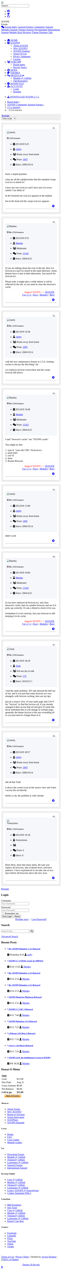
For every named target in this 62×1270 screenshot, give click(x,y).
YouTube (11, 1241)
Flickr (10, 1238)
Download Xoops (15, 1154)
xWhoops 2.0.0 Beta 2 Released (21, 1033)
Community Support (43, 27)
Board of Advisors (16, 1114)
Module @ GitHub (22, 78)
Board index (13, 102)
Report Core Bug (15, 1221)
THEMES (15, 72)
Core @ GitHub (15, 1179)
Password (5, 907)
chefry (19, 149)
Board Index (19, 64)
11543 (26, 253)
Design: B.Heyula (31, 1264)
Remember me (11, 913)
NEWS (13, 70)
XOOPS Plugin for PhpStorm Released (25, 997)
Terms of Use (7, 1257)
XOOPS (14, 43)
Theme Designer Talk (42, 32)
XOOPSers (12, 1120)
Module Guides (14, 1142)
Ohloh (10, 1244)
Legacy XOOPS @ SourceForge (23, 1190)
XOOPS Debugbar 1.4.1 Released (22, 1021)
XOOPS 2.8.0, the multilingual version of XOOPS (29, 1057)
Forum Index (10, 27)
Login (16, 89)
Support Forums (15, 1165)
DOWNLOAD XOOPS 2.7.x (24, 97)
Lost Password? (39, 919)
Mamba (19, 243)
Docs (35, 295)
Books (10, 1134)
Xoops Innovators (15, 1117)
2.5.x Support (13, 107)
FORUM (15, 62)
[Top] (53, 206)
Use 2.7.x (26, 295)
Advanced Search (9, 936)
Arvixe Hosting (48, 1257)
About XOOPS (20, 45)
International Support (17, 1168)
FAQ (9, 1137)
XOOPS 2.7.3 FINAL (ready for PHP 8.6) (25, 961)
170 (24, 676)
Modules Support (9, 29)
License (17, 59)
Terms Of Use (20, 54)
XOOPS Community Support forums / (25, 104)
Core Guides (13, 1139)
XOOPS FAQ (17, 83)
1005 (25, 159)
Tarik (18, 666)
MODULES (16, 75)
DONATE (49, 292)
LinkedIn (11, 1235)
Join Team (12, 1207)
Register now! (22, 919)
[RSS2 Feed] (10, 1259)
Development (40, 29)
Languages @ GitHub (17, 1162)
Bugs (52, 295)
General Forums (25, 27)
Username (6, 900)
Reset (17, 916)
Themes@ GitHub (16, 1159)
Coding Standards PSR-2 (19, 1193)
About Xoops (13, 1109)
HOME (14, 40)
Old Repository (20, 81)
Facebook (12, 1233)
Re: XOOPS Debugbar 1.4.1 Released (24, 949)
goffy (29, 954)
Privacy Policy (22, 1257)
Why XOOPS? (20, 48)
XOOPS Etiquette (15, 1122)
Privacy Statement (21, 56)
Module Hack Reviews (20, 32)
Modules (44, 295)
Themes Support (26, 29)
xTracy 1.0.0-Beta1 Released (20, 1045)
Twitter (10, 1246)
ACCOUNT (16, 86)
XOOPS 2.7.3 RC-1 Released (20, 1009)
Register (17, 91)
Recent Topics (20, 67)
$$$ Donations (14, 1205)
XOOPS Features (21, 51)
